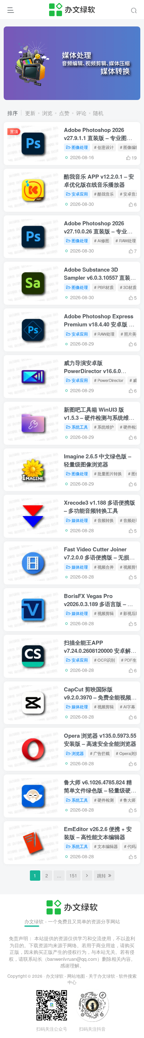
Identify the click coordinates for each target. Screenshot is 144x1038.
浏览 (47, 113)
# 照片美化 (130, 334)
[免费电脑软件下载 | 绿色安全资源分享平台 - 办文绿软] (72, 906)
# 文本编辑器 (106, 846)
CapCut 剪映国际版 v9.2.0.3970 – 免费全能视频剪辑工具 (100, 697)
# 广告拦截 (100, 753)
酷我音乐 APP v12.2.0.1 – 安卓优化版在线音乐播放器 (99, 180)
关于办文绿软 (102, 976)
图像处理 (80, 147)
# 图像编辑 (130, 147)
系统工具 (80, 427)
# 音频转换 (104, 520)
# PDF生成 (131, 660)
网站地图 (76, 976)
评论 (81, 113)
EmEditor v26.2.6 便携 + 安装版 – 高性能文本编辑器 (98, 833)
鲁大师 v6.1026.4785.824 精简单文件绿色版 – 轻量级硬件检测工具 (100, 790)
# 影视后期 (130, 613)
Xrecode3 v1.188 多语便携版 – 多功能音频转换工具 (99, 506)
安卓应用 (80, 194)
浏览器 (78, 753)
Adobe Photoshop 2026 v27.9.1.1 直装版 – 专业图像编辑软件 (98, 138)
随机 (98, 113)
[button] (127, 96)
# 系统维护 (104, 427)
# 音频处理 (130, 520)
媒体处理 (80, 520)
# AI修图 (101, 240)
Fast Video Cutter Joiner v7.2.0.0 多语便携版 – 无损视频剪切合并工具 (99, 557)
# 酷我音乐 (104, 194)
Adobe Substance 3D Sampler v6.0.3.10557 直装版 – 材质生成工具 (100, 277)
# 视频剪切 (130, 567)
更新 (30, 113)
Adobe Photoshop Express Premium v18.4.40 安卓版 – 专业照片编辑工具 (98, 324)
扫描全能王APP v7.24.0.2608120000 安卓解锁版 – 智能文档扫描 (100, 650)
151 (73, 875)
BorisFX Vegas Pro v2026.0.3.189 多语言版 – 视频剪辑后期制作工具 (98, 604)
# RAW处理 (126, 240)
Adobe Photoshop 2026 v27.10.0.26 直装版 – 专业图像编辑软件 (98, 231)
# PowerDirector (108, 380)
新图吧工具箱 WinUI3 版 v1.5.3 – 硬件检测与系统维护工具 (99, 417)
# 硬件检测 (130, 427)
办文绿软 (55, 976)
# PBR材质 (104, 287)
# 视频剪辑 (104, 613)
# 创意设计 (104, 147)
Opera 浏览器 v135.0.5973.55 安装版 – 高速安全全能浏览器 (100, 739)
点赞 (64, 113)
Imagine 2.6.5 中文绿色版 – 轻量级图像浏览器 (97, 460)
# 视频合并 (104, 567)
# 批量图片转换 (108, 473)
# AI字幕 (127, 706)
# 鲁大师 (128, 800)
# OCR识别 (104, 660)
